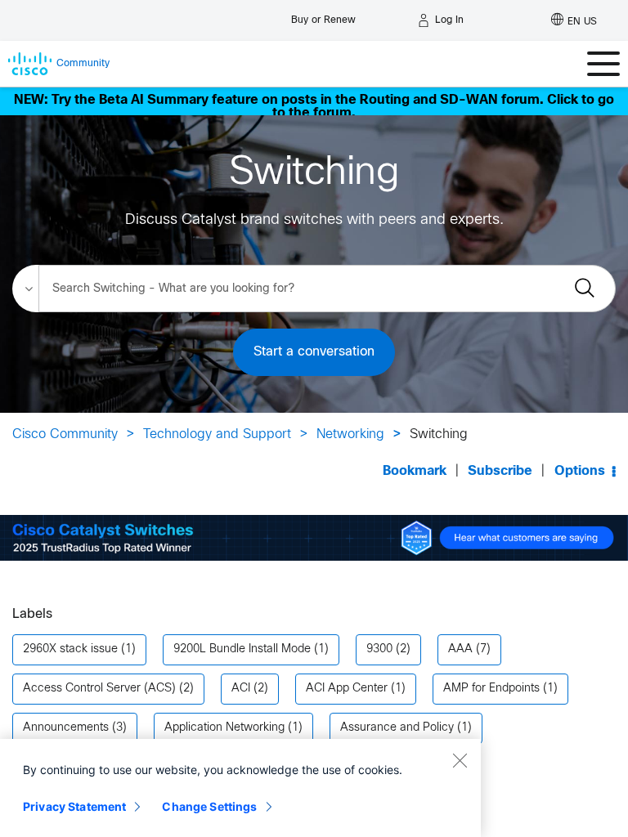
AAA (460, 649)
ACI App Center (347, 688)
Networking (350, 434)
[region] (240, 788)
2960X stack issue (70, 649)
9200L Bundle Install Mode (242, 649)
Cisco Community (65, 434)
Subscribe (500, 471)
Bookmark (414, 471)
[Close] (459, 760)
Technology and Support (217, 434)
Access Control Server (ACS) (99, 688)
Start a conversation (314, 352)
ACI (240, 688)
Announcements (66, 728)
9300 (379, 649)
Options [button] (579, 471)
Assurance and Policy (397, 728)
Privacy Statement (74, 806)
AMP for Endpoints (491, 688)
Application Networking (224, 728)
